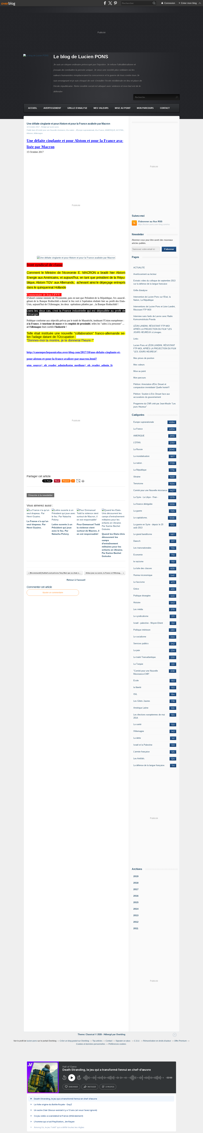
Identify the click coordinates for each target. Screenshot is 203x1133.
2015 (135, 902)
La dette (137, 738)
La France (138, 429)
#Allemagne (38, 133)
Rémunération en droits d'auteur (157, 1041)
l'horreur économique (142, 575)
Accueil (32, 108)
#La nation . (70, 130)
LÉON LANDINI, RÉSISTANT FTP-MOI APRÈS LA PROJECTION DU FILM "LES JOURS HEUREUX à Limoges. (152, 329)
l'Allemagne (138, 731)
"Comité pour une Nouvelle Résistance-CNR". (145, 672)
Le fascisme (139, 582)
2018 (135, 883)
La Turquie (138, 664)
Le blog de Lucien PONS (80, 56)
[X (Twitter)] (110, 3)
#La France (99, 130)
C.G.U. (137, 1041)
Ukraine (136, 476)
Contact (165, 108)
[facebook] (105, 3)
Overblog (120, 1034)
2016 (135, 896)
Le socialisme (139, 636)
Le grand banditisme (142, 534)
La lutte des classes (142, 568)
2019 (135, 876)
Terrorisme (138, 483)
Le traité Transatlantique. (144, 657)
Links (135, 339)
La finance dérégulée (142, 504)
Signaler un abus (123, 1041)
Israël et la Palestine (142, 745)
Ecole (136, 680)
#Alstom (30, 133)
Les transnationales (142, 548)
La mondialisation (141, 456)
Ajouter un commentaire (53, 592)
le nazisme (138, 561)
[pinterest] (115, 3)
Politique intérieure (141, 630)
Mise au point (123, 108)
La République (139, 470)
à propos (110, 1087)
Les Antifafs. (139, 758)
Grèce (136, 589)
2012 (135, 922)
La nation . (138, 463)
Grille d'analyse (77, 108)
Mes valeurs (101, 108)
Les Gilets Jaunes (141, 701)
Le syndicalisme (140, 616)
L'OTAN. (137, 442)
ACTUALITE (139, 267)
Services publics (141, 643)
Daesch (136, 541)
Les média (138, 609)
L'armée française (141, 751)
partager (92, 1087)
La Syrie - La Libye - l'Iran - (145, 497)
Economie (138, 554)
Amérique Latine (140, 708)
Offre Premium (180, 1041)
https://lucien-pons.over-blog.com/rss (154, 224)
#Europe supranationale (85, 130)
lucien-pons (32, 1041)
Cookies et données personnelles (90, 1044)
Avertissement (52, 108)
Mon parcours (145, 108)
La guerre (137, 511)
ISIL (135, 694)
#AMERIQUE (110, 130)
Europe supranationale (143, 422)
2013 (135, 915)
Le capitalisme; (140, 517)
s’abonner (73, 1087)
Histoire (136, 602)
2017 (135, 889)
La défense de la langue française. (149, 765)
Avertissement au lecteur (144, 274)
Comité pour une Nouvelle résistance (150, 490)
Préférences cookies (117, 1044)
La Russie (138, 449)
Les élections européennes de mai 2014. (149, 716)
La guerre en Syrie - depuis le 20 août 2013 (148, 526)
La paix (136, 650)
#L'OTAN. (120, 130)
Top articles (97, 1041)
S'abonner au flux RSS (150, 221)
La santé (137, 724)
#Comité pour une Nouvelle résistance (50, 130)
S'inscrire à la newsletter (40, 495)
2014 (135, 909)
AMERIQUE (138, 435)
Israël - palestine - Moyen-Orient (148, 623)
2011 (135, 928)
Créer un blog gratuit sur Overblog (74, 1041)
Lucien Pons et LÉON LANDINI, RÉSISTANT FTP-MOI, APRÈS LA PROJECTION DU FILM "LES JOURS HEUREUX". (154, 348)
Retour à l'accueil (76, 580)
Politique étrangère (142, 595)
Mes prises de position (143, 358)
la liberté (137, 687)
